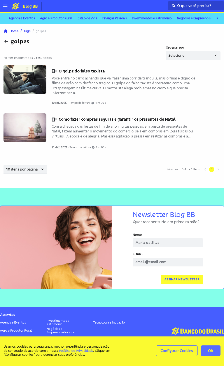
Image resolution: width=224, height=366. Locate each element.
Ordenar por (175, 47)
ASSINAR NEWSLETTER (182, 279)
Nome (137, 234)
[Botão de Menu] (7, 6)
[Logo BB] (15, 6)
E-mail (138, 254)
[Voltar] (6, 41)
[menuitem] (22, 18)
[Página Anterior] (205, 169)
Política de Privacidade (76, 350)
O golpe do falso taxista (82, 71)
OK (210, 350)
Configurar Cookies (177, 350)
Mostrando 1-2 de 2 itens (183, 169)
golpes (19, 41)
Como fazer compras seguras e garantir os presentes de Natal (117, 119)
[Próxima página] (218, 169)
